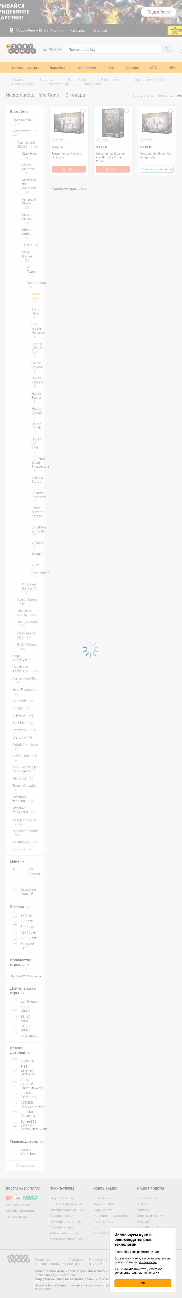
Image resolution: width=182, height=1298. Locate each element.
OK (143, 1283)
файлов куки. (147, 1262)
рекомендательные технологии (136, 1272)
